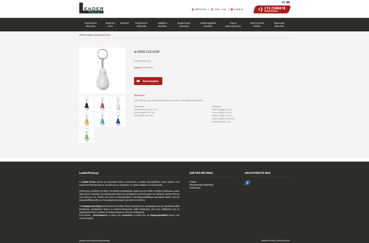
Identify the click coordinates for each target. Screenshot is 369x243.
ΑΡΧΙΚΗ (82, 35)
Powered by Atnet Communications (275, 240)
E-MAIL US (238, 9)
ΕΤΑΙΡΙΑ (193, 182)
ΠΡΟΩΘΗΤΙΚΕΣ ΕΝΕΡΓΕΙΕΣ (202, 185)
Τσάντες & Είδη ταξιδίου (257, 24)
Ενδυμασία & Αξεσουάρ (141, 24)
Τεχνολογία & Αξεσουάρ (90, 24)
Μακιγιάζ (124, 23)
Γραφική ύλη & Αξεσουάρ (184, 24)
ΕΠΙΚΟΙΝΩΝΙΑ (104, 240)
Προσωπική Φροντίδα (279, 24)
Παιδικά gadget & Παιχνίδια (208, 24)
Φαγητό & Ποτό (110, 24)
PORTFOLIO (195, 188)
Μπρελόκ (107, 35)
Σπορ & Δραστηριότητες (233, 24)
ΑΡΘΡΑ (82, 240)
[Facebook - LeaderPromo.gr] (247, 182)
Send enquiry (151, 81)
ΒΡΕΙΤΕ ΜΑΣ (200, 9)
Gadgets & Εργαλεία (162, 24)
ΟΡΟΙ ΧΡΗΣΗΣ (92, 240)
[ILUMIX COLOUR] (102, 70)
